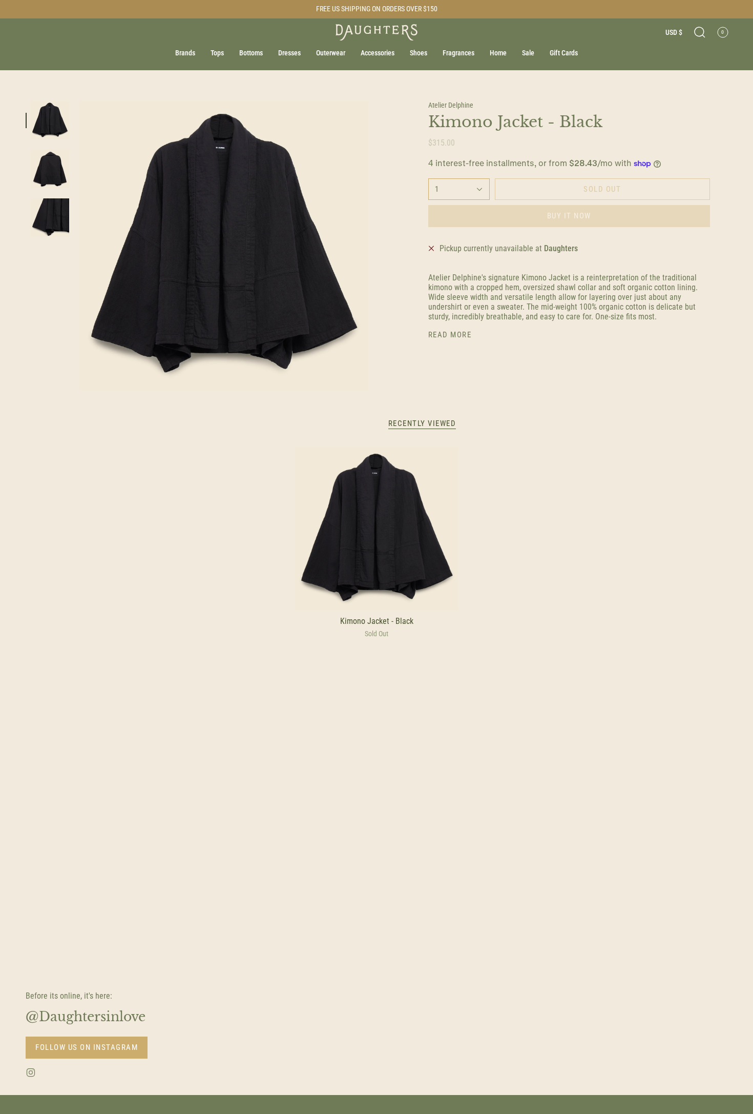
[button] (700, 32)
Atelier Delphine (450, 105)
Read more (450, 335)
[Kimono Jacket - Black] (376, 529)
